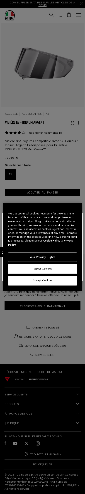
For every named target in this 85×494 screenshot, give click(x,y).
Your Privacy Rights (43, 257)
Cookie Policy (51, 240)
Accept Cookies (43, 280)
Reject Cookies (42, 268)
